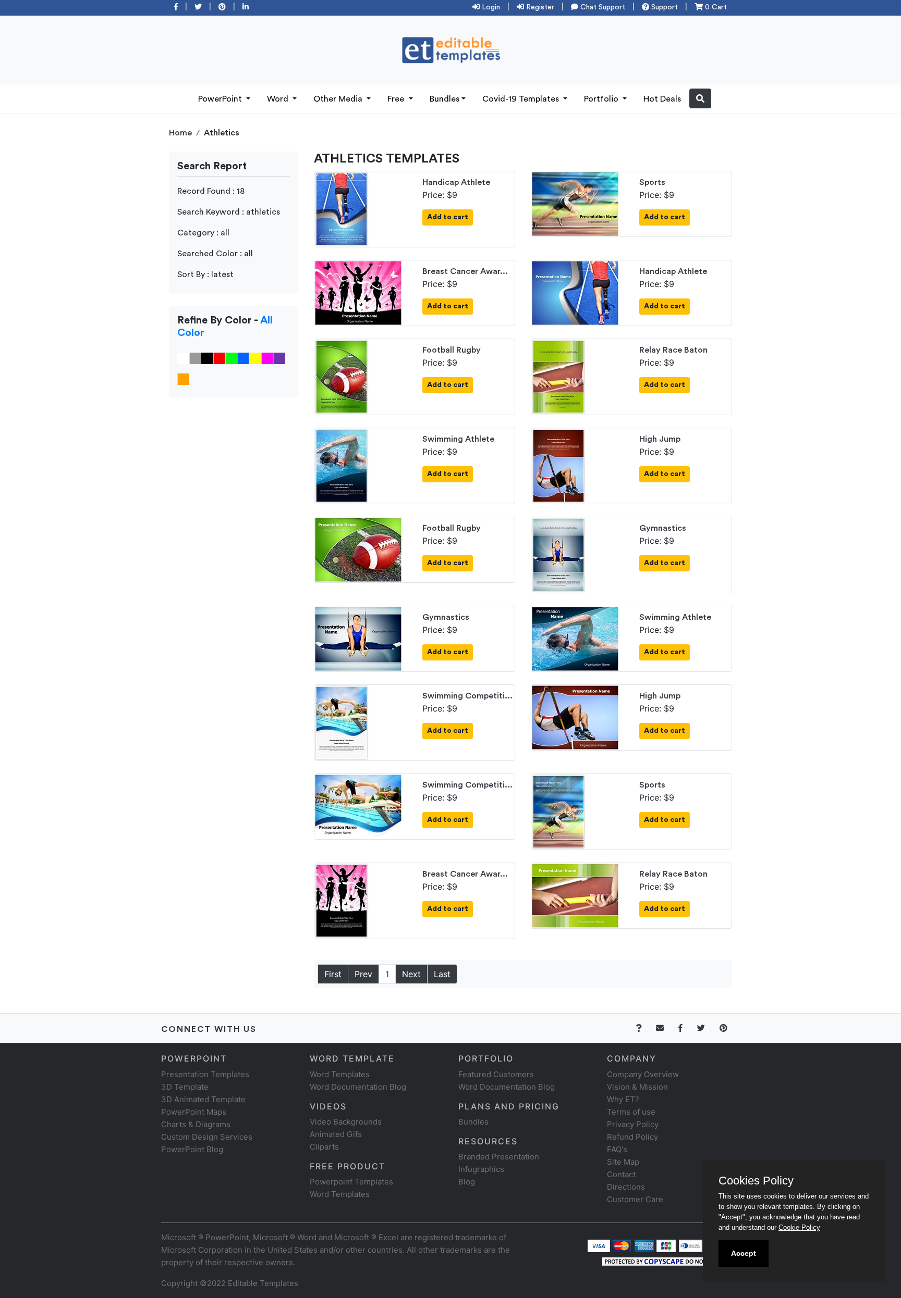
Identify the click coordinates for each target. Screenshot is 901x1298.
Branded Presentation (498, 1157)
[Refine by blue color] (243, 358)
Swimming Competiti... (467, 696)
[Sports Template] (575, 203)
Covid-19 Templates (521, 99)
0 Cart (715, 7)
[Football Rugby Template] (341, 376)
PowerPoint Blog (192, 1149)
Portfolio (602, 99)
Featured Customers (496, 1074)
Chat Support (601, 7)
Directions (626, 1187)
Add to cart (447, 217)
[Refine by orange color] (183, 379)
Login (490, 7)
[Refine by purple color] (279, 358)
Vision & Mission (637, 1087)
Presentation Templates (205, 1074)
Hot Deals (662, 99)
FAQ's (617, 1149)
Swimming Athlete (458, 439)
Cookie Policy (799, 1227)
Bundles (444, 99)
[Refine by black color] (207, 358)
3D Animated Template (203, 1099)
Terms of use (631, 1112)
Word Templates (340, 1074)
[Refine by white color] (183, 358)
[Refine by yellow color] (255, 358)
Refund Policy (632, 1137)
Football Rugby (451, 350)
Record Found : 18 (211, 191)
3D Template (185, 1087)
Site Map (623, 1162)
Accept (743, 1253)
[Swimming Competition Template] (341, 722)
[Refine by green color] (231, 358)
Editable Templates (263, 1283)
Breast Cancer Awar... (465, 271)
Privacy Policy (633, 1124)
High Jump (659, 439)
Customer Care (635, 1199)
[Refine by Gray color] (195, 358)
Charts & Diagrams (195, 1124)
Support (663, 7)
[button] (700, 98)
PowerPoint (221, 99)
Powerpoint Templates (351, 1182)
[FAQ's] (645, 1028)
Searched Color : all (215, 253)
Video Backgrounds (346, 1122)
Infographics (481, 1169)
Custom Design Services (206, 1137)
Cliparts (324, 1147)
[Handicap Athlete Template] (341, 208)
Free (396, 99)
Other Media (338, 99)
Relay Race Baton (673, 350)
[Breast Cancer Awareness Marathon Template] (358, 292)
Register (539, 7)
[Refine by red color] (219, 358)
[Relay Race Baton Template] (558, 376)
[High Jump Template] (558, 465)
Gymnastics (662, 528)
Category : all (203, 233)
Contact (621, 1174)
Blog (466, 1182)
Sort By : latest (205, 274)
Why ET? (623, 1099)
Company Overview (643, 1074)
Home (180, 133)
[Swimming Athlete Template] (341, 465)
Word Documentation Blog (358, 1087)
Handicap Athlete (456, 182)
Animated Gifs (336, 1134)
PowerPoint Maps (193, 1112)
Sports (652, 182)
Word (278, 99)
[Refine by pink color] (267, 358)
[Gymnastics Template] (558, 554)
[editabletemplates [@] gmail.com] (666, 1028)
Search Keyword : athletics (228, 212)
